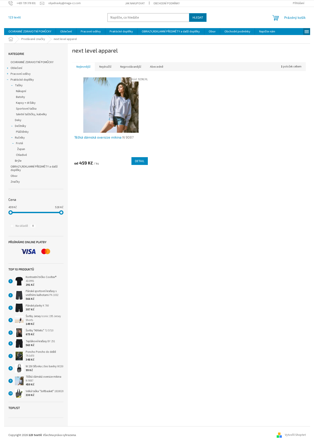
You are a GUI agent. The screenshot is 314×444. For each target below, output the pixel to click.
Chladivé (21, 155)
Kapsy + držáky (26, 103)
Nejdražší (105, 67)
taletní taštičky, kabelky (31, 114)
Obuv (14, 176)
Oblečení (16, 68)
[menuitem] (30, 31)
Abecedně (156, 67)
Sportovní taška (26, 109)
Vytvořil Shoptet (295, 435)
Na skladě (25, 226)
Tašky (19, 85)
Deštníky (20, 126)
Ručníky (20, 138)
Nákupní (21, 91)
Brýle (18, 161)
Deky (18, 120)
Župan (21, 149)
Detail (139, 161)
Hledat (198, 17)
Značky (15, 182)
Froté (19, 143)
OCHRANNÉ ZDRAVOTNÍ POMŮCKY (32, 62)
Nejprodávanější (130, 67)
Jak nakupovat (135, 3)
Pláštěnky (22, 132)
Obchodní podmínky (166, 3)
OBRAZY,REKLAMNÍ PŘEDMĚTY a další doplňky (34, 168)
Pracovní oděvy (21, 74)
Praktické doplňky (22, 80)
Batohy (20, 97)
